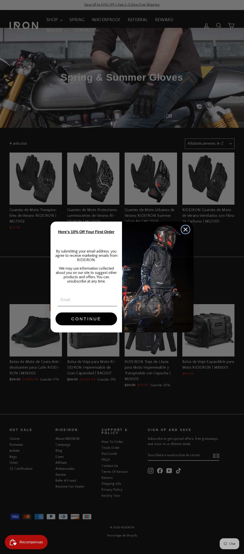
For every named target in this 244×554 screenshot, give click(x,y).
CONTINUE (86, 319)
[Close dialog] (185, 229)
